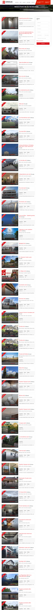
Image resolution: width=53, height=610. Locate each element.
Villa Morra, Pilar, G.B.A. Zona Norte (26, 50)
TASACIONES (28, 2)
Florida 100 (24, 326)
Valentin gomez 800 (26, 18)
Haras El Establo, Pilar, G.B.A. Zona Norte (27, 149)
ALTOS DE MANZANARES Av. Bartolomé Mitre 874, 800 (26, 33)
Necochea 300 (24, 48)
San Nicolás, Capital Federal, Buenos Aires (27, 328)
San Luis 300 (24, 76)
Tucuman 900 (24, 188)
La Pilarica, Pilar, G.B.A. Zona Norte (26, 315)
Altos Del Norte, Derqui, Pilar (25, 522)
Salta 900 (23, 103)
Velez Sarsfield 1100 (25, 62)
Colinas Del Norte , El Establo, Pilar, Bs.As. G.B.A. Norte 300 (26, 146)
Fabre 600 (23, 367)
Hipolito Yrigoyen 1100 (26, 381)
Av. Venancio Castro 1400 (25, 257)
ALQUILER (24, 2)
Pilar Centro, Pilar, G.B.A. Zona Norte (26, 133)
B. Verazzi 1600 (24, 492)
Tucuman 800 (24, 131)
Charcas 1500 (24, 450)
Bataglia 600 (24, 243)
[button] (43, 22)
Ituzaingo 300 (24, 561)
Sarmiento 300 (24, 201)
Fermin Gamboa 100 (26, 505)
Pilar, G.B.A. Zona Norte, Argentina (25, 20)
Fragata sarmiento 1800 (25, 589)
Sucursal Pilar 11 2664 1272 (47, 2)
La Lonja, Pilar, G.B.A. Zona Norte (25, 218)
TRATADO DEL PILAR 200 (25, 534)
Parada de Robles (25, 354)
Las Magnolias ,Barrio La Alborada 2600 (25, 575)
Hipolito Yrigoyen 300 (26, 464)
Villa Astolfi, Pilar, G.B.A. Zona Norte (26, 64)
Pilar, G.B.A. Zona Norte (24, 189)
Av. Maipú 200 (24, 271)
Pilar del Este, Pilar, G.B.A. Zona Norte (26, 549)
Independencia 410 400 (26, 174)
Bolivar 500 (24, 395)
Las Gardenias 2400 (25, 436)
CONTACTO (33, 2)
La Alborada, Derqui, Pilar (24, 578)
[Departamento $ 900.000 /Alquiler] (9, 226)
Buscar (43, 43)
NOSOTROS (17, 2)
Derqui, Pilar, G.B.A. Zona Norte (25, 119)
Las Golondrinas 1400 (26, 117)
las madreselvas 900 (26, 90)
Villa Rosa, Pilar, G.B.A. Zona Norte (25, 286)
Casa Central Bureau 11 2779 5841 (40, 2)
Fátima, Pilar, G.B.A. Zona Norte (25, 369)
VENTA (21, 2)
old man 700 (24, 298)
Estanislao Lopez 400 (26, 547)
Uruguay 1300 (24, 423)
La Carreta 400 (24, 160)
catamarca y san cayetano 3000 (25, 230)
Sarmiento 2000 (24, 284)
